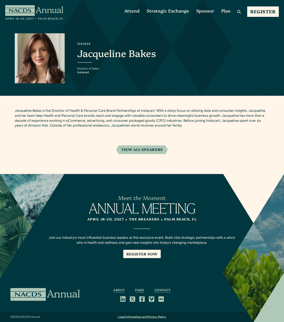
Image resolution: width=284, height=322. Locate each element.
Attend (132, 10)
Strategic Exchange (168, 10)
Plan (226, 10)
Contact (162, 290)
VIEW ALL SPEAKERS (142, 149)
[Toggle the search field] (239, 11)
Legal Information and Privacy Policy (142, 317)
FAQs (139, 290)
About (119, 290)
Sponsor (205, 10)
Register (263, 11)
